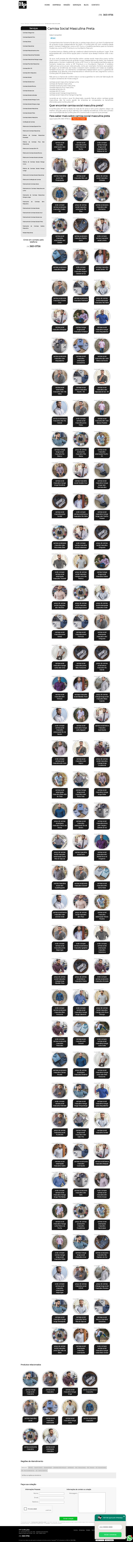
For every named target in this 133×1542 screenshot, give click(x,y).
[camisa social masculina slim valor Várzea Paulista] (102, 407)
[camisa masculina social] (30, 1407)
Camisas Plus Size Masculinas (31, 64)
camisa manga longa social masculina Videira (102, 574)
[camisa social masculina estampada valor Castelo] (59, 225)
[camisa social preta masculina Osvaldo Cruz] (59, 287)
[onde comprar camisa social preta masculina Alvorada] (102, 966)
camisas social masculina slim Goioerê (81, 1041)
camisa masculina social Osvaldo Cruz (80, 482)
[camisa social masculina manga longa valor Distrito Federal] (102, 501)
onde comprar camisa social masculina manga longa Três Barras (60, 1194)
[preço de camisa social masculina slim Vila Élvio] (59, 592)
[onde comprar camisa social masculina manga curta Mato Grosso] (102, 1335)
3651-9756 (108, 15)
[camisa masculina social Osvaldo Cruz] (80, 470)
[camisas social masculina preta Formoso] (80, 621)
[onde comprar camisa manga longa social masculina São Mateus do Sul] (102, 131)
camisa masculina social (30, 1419)
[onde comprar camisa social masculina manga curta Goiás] (102, 1028)
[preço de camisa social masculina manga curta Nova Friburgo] (102, 997)
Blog (86, 5)
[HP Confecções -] (30, 4)
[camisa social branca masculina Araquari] (102, 1150)
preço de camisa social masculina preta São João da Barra (60, 1349)
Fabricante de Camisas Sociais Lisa (32, 217)
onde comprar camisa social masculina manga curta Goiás (102, 1042)
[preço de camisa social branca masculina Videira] (80, 966)
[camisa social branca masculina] (89, 1378)
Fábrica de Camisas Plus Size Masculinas (33, 143)
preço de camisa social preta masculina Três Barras (80, 453)
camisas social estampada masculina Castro (60, 1164)
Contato (96, 5)
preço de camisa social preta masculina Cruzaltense (80, 1225)
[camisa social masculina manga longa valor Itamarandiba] (102, 470)
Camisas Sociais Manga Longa (31, 104)
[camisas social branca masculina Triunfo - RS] (80, 376)
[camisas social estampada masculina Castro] (59, 1150)
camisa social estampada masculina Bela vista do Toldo (60, 793)
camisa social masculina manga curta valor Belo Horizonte (102, 1073)
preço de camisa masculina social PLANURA (59, 1133)
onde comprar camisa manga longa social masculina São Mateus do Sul (102, 147)
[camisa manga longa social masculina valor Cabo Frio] (80, 1119)
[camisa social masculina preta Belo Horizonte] (80, 652)
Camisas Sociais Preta (29, 113)
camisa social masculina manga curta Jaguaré (81, 728)
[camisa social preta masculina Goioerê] (80, 872)
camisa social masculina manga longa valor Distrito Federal (102, 515)
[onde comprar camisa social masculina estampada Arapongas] (59, 1273)
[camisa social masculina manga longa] (70, 1378)
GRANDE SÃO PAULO (59, 1467)
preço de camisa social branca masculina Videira (81, 979)
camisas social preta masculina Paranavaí (81, 299)
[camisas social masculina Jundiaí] (102, 1119)
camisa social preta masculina (30, 1448)
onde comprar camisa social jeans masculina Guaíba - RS (59, 208)
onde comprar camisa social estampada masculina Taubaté (59, 575)
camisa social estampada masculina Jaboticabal (102, 1225)
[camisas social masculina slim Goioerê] (80, 1028)
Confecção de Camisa (29, 122)
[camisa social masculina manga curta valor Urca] (59, 652)
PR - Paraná (90, 1467)
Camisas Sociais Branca (29, 86)
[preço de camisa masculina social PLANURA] (59, 1119)
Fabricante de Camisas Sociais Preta (33, 221)
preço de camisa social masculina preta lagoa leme (81, 605)
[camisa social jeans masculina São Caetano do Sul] (102, 1241)
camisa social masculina (50, 1391)
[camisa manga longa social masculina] (30, 1378)
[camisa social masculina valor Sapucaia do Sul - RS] (102, 376)
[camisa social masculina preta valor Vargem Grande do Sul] (102, 810)
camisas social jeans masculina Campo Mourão (59, 1072)
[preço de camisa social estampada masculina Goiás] (102, 592)
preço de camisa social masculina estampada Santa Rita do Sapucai (60, 855)
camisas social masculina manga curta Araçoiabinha (102, 329)
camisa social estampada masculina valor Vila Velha (59, 391)
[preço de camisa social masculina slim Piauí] (80, 901)
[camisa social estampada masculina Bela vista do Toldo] (59, 779)
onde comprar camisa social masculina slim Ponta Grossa (102, 1194)
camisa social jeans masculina (89, 1419)
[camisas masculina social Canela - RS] (102, 256)
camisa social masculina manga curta (70, 1420)
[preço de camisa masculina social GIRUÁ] (80, 1273)
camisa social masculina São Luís (80, 177)
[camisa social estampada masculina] (50, 1436)
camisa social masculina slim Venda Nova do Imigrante (102, 855)
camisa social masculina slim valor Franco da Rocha (102, 358)
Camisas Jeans (27, 41)
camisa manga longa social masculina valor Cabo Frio (81, 1134)
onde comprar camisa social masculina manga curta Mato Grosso (102, 1349)
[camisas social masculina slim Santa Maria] (102, 872)
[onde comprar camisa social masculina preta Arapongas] (59, 932)
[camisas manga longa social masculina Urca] (80, 1241)
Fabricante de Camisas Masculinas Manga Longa (33, 196)
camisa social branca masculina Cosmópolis (102, 728)
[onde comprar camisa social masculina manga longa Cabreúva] (80, 997)
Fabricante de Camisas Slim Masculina (33, 202)
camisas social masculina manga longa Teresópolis (60, 1319)
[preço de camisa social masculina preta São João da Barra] (59, 1335)
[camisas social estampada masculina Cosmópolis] (80, 1335)
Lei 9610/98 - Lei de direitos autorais (53, 1523)
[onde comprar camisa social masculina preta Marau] (80, 407)
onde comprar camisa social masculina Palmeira (59, 1104)
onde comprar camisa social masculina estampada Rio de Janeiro (59, 730)
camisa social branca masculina (90, 1391)
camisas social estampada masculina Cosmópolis (81, 1349)
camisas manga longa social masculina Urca (80, 1255)
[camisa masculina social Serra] (80, 841)
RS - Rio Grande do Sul (28, 1470)
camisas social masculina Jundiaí (102, 1131)
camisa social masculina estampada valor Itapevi (59, 146)
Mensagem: (73, 1493)
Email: (36, 1497)
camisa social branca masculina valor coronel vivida (60, 915)
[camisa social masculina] (50, 1378)
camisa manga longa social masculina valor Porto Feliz (81, 793)
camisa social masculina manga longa (70, 1392)
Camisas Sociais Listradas (30, 95)
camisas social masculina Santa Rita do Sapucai (80, 1319)
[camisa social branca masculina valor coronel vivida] (59, 901)
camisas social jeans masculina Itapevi (59, 268)
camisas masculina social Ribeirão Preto (81, 696)
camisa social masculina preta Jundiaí (59, 514)
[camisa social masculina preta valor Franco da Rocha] (80, 131)
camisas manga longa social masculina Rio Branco (59, 453)
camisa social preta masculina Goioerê (80, 884)
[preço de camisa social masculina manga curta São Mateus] (80, 561)
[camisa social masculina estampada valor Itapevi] (59, 131)
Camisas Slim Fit (27, 68)
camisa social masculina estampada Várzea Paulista (102, 916)
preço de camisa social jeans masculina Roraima (80, 1072)
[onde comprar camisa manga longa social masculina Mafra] (59, 1241)
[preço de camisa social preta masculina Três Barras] (80, 438)
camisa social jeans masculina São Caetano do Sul (102, 1255)
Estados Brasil (48, 1467)
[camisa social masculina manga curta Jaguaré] (80, 714)
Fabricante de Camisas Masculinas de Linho (33, 189)
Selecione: (24, 1467)
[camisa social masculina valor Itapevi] (80, 748)
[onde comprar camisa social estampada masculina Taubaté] (59, 561)
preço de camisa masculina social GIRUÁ (80, 1286)
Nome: (36, 1493)
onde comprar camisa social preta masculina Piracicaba (59, 1042)
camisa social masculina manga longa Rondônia (60, 483)
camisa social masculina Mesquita (60, 328)
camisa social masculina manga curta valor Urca (60, 666)
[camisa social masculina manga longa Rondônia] (59, 470)
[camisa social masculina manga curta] (70, 1407)
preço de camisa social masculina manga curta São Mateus (81, 575)
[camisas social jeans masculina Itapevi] (59, 256)
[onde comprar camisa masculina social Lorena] (102, 225)
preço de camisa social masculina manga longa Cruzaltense (102, 762)
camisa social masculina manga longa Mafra (102, 792)
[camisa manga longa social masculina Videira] (102, 561)
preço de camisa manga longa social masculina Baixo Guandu (102, 698)
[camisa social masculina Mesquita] (59, 316)
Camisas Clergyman (28, 32)
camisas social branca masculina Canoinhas (102, 1319)
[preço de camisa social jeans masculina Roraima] (80, 1059)
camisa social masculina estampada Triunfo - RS (102, 453)
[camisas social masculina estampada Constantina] (80, 345)
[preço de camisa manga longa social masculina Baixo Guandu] (102, 683)
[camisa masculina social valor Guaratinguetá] (59, 872)
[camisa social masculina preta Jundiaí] (59, 501)
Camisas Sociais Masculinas (30, 108)
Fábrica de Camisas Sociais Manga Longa (33, 169)
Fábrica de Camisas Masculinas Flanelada (33, 136)
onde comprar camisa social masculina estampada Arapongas (59, 1288)
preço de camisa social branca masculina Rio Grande (102, 667)
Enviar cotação (68, 1518)
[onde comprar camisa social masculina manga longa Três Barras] (59, 1179)
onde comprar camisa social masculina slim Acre (59, 761)
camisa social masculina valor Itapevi (81, 761)
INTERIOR (71, 1467)
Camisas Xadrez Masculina (30, 117)
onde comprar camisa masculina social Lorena (102, 238)
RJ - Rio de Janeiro (101, 1467)
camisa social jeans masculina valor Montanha (102, 207)
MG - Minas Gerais (80, 1467)
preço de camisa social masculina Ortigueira (102, 545)
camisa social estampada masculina (50, 1449)
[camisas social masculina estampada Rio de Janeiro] (80, 810)
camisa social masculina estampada (50, 1420)
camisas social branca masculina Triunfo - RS (81, 390)
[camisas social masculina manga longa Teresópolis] (59, 1306)
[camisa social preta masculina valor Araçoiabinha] (59, 345)
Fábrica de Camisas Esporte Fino (32, 126)
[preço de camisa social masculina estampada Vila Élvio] (80, 194)
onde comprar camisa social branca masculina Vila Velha (81, 514)
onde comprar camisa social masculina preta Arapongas (59, 947)
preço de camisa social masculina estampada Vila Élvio (80, 208)
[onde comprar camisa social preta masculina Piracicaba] (59, 1028)
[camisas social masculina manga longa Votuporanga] (80, 1090)
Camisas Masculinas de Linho (31, 50)
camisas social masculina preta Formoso (80, 634)
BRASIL (31, 1467)
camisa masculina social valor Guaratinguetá (60, 886)
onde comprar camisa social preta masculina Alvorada (102, 979)
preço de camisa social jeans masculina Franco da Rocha (60, 824)
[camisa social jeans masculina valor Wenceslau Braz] (59, 532)
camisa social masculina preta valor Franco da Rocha (80, 146)
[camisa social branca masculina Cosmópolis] (102, 714)
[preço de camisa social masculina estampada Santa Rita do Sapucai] (59, 841)
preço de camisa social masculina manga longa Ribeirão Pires (59, 980)
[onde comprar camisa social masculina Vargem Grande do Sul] (80, 256)
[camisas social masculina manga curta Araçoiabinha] (102, 316)
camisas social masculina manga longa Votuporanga (80, 1104)
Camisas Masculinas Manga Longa (32, 59)
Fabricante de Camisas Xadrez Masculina (33, 227)
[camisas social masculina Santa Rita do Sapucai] (80, 1306)
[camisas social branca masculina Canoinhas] (102, 1306)
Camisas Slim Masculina (29, 73)
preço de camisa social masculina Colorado (102, 178)
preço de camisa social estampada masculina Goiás (102, 605)
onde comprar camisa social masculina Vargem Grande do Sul (80, 270)
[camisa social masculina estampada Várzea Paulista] (102, 901)
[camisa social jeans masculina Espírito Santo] (80, 225)
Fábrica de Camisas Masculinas (31, 131)
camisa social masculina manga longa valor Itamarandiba (102, 484)
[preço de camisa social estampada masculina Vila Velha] (102, 287)
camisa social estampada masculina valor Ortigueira (102, 635)
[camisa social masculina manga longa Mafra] (102, 779)
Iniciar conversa (110, 1535)
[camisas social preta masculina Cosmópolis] (80, 1150)
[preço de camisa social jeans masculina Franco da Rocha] (59, 810)
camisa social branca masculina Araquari (102, 1163)
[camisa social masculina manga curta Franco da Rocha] (59, 1210)
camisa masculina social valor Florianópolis (60, 178)
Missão (67, 5)
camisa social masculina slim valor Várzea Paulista (102, 421)
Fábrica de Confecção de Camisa (32, 179)
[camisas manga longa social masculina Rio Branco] (59, 438)
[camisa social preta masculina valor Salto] (80, 1179)
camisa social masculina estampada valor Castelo (59, 239)
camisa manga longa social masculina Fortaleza (81, 329)
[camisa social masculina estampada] (50, 1407)
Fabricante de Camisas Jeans (31, 184)
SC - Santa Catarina (41, 1470)
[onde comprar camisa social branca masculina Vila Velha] (80, 501)
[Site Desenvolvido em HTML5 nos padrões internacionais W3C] (100, 1540)
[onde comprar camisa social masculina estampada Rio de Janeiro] (59, 714)
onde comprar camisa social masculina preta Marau (80, 422)
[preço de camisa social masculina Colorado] (102, 165)
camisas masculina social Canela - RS (102, 268)
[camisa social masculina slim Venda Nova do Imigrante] (102, 841)
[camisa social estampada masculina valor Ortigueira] (102, 621)
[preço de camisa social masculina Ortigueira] (102, 532)
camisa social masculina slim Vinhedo (60, 697)
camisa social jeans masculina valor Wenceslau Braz (59, 545)
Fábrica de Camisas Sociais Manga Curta (33, 163)
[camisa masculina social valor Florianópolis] (59, 165)
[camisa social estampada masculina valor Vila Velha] (59, 376)
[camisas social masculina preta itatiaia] (59, 621)
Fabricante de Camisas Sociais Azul (32, 212)
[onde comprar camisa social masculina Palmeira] (59, 1090)
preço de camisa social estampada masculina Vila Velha (102, 300)
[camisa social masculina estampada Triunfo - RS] (102, 438)
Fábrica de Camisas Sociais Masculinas (33, 175)
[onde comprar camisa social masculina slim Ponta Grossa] (102, 1179)
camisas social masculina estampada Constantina (81, 359)
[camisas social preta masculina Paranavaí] (80, 287)
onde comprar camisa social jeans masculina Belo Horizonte (59, 1011)
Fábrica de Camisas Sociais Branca (32, 153)
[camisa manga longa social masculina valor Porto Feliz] (80, 779)
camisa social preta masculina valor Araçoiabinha (59, 358)
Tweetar (53, 38)
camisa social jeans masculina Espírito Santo (80, 238)
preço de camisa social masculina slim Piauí (80, 915)
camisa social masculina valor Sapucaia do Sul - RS (102, 390)
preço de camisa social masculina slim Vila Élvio (59, 605)
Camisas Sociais (27, 77)
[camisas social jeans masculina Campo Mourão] (59, 1059)
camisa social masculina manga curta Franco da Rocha (60, 1225)
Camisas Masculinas (28, 46)
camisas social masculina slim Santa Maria (102, 886)
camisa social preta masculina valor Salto (80, 1193)
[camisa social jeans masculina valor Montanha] (102, 194)
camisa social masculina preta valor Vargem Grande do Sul (102, 824)
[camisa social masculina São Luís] (80, 165)
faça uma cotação (79, 119)
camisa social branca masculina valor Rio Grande (60, 421)
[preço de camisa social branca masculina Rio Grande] (102, 652)
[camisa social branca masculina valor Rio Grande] (59, 407)
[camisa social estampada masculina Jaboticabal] (102, 1210)
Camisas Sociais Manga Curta (31, 99)
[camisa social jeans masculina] (89, 1407)
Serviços (77, 5)
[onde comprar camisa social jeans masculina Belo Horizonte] (59, 997)
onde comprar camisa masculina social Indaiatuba (81, 545)
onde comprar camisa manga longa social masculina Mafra (59, 1256)
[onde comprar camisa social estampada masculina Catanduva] (102, 932)
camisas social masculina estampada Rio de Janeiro (81, 824)
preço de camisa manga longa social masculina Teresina (102, 1286)
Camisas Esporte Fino (29, 37)
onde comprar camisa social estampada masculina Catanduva (102, 948)
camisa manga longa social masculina (30, 1392)
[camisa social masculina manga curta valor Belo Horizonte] (102, 1059)
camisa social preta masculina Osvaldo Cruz (59, 300)
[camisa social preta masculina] (30, 1436)
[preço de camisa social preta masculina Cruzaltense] (80, 1210)
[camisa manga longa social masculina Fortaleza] (80, 316)
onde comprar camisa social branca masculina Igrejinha (81, 946)
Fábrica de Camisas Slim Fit (30, 148)
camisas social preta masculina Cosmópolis (81, 1164)
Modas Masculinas (28, 232)
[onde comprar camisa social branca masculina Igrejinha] (80, 932)
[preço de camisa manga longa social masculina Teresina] (102, 1273)
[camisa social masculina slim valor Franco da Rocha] (102, 345)
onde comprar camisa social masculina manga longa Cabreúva (81, 1011)
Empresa (57, 5)
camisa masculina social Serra (81, 853)
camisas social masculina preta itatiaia (59, 634)
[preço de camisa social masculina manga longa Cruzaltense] (102, 748)
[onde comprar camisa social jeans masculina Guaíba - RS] (59, 194)
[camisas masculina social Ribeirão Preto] (80, 683)
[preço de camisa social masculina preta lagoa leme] (80, 592)
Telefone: (35, 1502)
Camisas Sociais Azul (28, 81)
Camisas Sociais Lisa (28, 90)
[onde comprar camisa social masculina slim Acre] (59, 748)
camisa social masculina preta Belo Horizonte (80, 666)
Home (47, 5)
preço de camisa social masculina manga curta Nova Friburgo (102, 1011)
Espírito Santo (38, 1467)
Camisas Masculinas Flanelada (31, 55)
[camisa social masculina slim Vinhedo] (59, 683)
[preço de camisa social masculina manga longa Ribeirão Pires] (59, 966)
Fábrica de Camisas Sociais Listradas (33, 157)
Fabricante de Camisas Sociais (31, 208)
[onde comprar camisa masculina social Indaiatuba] (80, 532)
